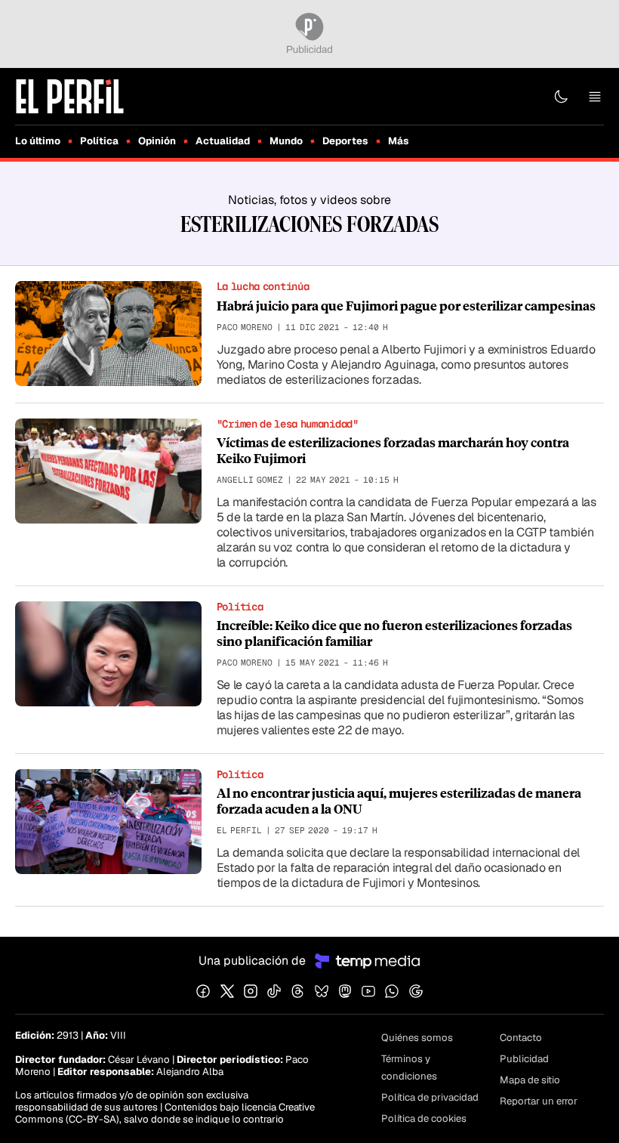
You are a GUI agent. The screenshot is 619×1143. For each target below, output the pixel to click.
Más (398, 140)
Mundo (286, 140)
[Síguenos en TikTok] (274, 991)
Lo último (37, 140)
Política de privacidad (430, 1097)
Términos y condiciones (409, 1067)
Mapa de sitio (530, 1079)
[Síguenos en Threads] (297, 991)
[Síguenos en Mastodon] (345, 991)
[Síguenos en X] (227, 991)
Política (99, 140)
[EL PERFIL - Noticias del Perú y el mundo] (70, 95)
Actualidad (223, 140)
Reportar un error (538, 1101)
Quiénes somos (417, 1037)
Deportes (345, 140)
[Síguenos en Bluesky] (321, 991)
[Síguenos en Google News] (415, 991)
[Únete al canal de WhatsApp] (391, 991)
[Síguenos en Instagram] (250, 991)
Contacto (521, 1037)
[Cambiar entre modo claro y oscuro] (561, 97)
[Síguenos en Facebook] (203, 991)
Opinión (157, 140)
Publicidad (524, 1058)
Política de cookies (424, 1118)
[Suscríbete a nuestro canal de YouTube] (368, 991)
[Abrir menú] (595, 97)
